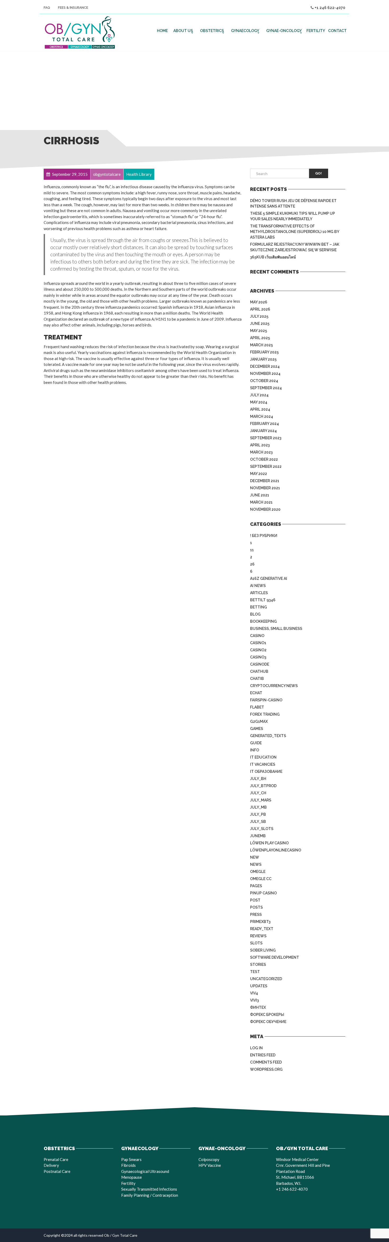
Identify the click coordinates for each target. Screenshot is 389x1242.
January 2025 (263, 359)
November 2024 (265, 373)
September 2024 (266, 388)
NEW (254, 857)
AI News (258, 586)
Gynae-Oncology (284, 31)
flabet (257, 707)
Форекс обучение (268, 1022)
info (254, 750)
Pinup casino (263, 893)
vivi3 (254, 1000)
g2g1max (259, 721)
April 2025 (260, 338)
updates (258, 986)
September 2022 (266, 466)
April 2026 (260, 309)
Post (255, 900)
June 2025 (259, 323)
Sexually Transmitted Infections (149, 1189)
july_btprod (263, 786)
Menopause (131, 1177)
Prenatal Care (56, 1159)
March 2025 (261, 345)
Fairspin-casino (266, 700)
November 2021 (265, 488)
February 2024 (264, 424)
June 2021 (259, 495)
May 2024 (258, 402)
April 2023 (260, 445)
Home (162, 31)
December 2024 (265, 366)
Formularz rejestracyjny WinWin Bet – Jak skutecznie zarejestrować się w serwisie (294, 247)
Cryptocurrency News (274, 686)
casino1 (258, 643)
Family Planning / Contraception (149, 1195)
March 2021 (261, 502)
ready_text (261, 929)
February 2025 (264, 352)
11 (252, 550)
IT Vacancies (262, 764)
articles (259, 593)
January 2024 (263, 431)
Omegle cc (261, 879)
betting (258, 607)
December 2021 (264, 481)
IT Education (263, 757)
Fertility (315, 31)
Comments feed (266, 1062)
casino (257, 636)
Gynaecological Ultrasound (145, 1171)
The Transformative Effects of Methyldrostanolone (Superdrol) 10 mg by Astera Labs (294, 231)
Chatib (257, 678)
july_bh (258, 779)
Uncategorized (266, 979)
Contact (337, 31)
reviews (258, 936)
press (256, 914)
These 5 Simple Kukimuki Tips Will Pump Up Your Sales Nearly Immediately (292, 216)
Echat (256, 693)
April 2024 (260, 409)
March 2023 (261, 452)
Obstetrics (212, 31)
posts (256, 907)
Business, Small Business (276, 628)
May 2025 (258, 331)
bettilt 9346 (262, 600)
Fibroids (128, 1165)
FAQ (47, 8)
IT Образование (266, 771)
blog (255, 614)
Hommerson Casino (68, 1188)
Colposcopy (208, 1159)
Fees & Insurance (73, 8)
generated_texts (268, 736)
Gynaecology (245, 31)
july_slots (261, 829)
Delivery (51, 1165)
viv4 (254, 993)
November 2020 (265, 509)
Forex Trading (265, 714)
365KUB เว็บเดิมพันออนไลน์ (273, 257)
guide (256, 743)
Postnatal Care (57, 1171)
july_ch (258, 793)
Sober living (263, 950)
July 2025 (259, 316)
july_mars (260, 800)
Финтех (258, 1007)
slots (256, 943)
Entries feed (262, 1055)
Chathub (259, 671)
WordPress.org (266, 1069)
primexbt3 (260, 922)
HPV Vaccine (209, 1165)
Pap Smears (131, 1159)
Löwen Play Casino (269, 843)
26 (252, 564)
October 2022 (264, 459)
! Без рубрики (263, 535)
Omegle (257, 871)
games (256, 729)
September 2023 (265, 438)
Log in (256, 1048)
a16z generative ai (268, 578)
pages (256, 886)
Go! (318, 173)
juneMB (258, 836)
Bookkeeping (263, 621)
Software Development (274, 957)
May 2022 (258, 474)
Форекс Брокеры (267, 1014)
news (255, 864)
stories (258, 964)
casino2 (258, 650)
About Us (183, 31)
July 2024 (259, 395)
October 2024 (264, 381)
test (255, 972)
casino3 (258, 657)
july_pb (258, 814)
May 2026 (258, 302)
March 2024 (261, 416)
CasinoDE (259, 664)
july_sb (258, 821)
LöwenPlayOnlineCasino (275, 850)
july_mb (258, 807)
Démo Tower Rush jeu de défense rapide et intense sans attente (293, 203)
